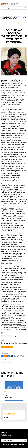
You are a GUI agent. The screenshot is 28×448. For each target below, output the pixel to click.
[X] (12, 356)
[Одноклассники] (5, 356)
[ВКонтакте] (2, 356)
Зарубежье (8, 391)
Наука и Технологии (10, 413)
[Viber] (18, 356)
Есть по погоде (8, 417)
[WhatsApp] (21, 356)
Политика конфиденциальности (9, 444)
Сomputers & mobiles (13, 23)
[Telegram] (15, 356)
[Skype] (24, 356)
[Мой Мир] (8, 356)
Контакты (21, 444)
